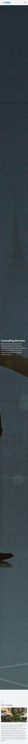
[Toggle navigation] (25, 2)
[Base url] (6, 2)
